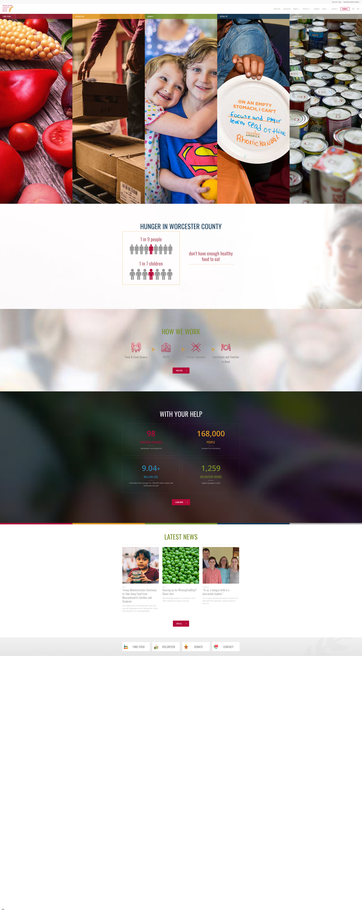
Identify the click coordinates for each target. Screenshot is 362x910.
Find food (7, 16)
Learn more (297, 16)
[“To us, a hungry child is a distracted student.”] (221, 576)
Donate (151, 16)
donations (206, 587)
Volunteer (79, 16)
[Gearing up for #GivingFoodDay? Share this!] (180, 574)
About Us (326, 121)
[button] (358, 9)
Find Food (36, 117)
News (124, 587)
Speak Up (224, 16)
